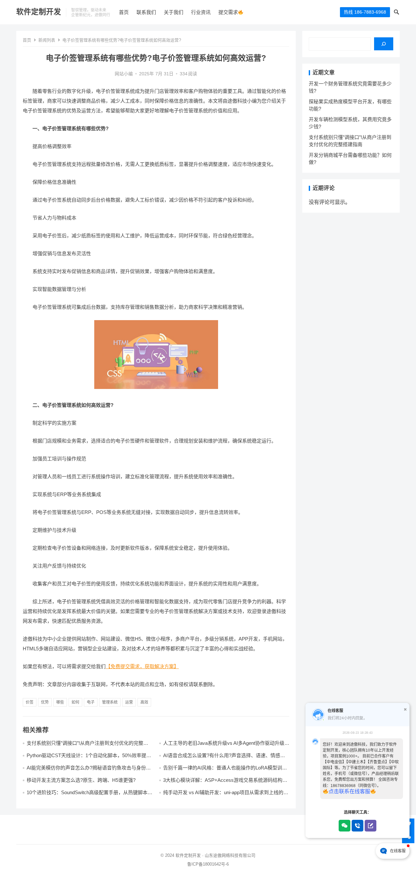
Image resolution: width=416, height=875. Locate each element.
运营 (129, 702)
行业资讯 (201, 12)
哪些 (60, 702)
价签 (29, 702)
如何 (75, 702)
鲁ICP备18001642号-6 (208, 864)
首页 (124, 12)
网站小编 (124, 73)
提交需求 (228, 12)
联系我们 (146, 12)
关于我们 (173, 12)
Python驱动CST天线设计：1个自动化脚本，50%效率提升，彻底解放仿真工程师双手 (86, 758)
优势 (45, 702)
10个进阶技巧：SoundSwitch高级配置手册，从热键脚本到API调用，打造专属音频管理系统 (89, 795)
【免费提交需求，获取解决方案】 (142, 666)
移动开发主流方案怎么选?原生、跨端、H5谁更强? (81, 780)
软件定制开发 (38, 12)
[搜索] (383, 43)
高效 (144, 702)
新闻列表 (46, 40)
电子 (91, 702)
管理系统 (110, 702)
